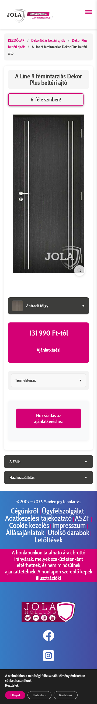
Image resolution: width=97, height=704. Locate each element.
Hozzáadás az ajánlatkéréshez (48, 418)
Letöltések (48, 539)
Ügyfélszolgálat (63, 511)
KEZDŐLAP (16, 40)
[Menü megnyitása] (89, 12)
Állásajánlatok (26, 532)
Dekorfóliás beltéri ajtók (48, 40)
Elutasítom (39, 695)
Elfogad (15, 695)
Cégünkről (25, 511)
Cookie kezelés (29, 525)
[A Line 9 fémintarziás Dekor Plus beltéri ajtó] (48, 195)
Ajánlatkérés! (48, 350)
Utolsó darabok (68, 532)
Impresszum (69, 525)
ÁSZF (83, 518)
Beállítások (65, 695)
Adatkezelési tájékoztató (38, 518)
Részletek (12, 685)
